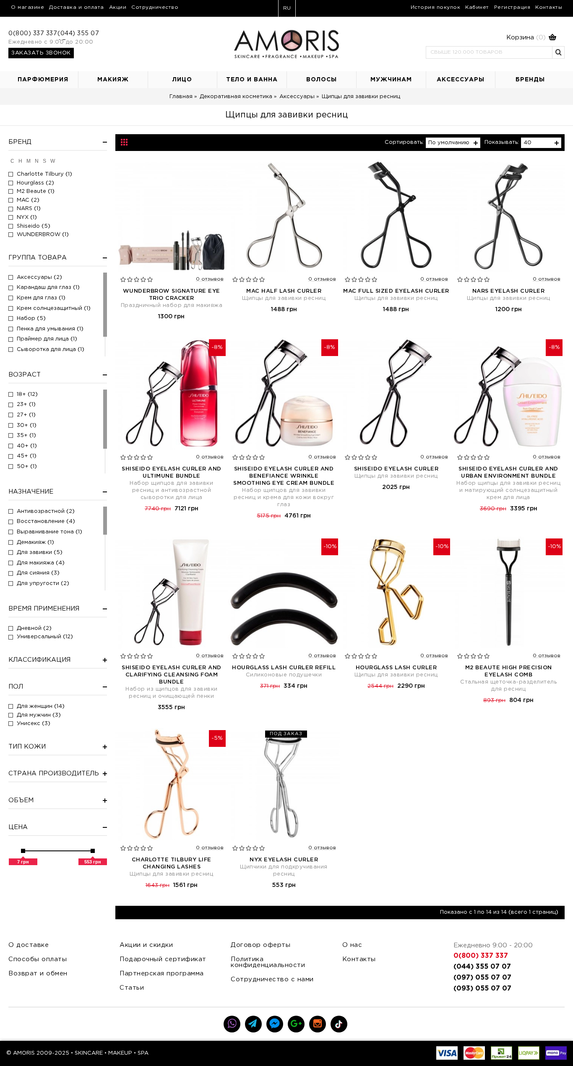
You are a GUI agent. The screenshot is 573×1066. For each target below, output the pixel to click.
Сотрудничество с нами (272, 979)
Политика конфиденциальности (268, 962)
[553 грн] (93, 851)
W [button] (52, 161)
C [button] (12, 161)
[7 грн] (23, 851)
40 (527, 142)
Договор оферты (260, 945)
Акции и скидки (146, 945)
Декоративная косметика (236, 96)
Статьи (132, 988)
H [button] (20, 161)
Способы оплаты (37, 959)
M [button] (28, 161)
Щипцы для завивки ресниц (361, 96)
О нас (352, 945)
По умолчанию (448, 142)
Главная (181, 96)
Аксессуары (297, 96)
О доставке (28, 945)
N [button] (37, 161)
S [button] (44, 161)
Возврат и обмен (38, 973)
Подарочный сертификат (163, 959)
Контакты (359, 959)
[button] (491, 37)
